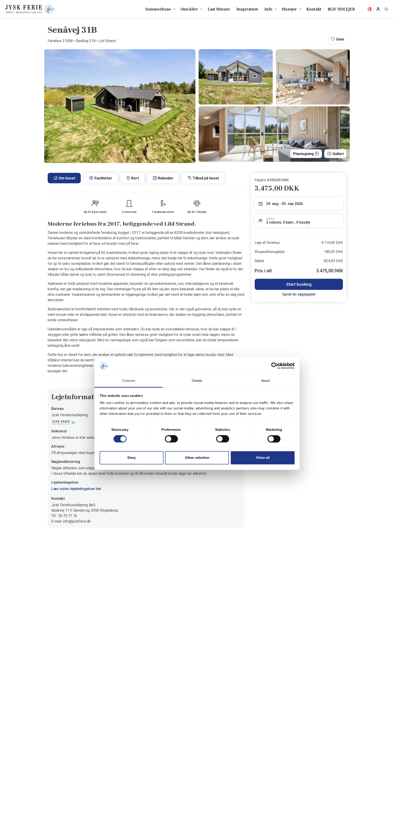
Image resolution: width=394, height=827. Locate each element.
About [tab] (265, 381)
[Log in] (378, 9)
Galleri (338, 154)
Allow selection (197, 458)
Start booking (298, 284)
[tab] (64, 178)
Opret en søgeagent (298, 294)
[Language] (369, 9)
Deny (131, 458)
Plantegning (304, 154)
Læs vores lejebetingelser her (76, 489)
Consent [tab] (128, 381)
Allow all (263, 458)
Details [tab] (197, 381)
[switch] (171, 439)
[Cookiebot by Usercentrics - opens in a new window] (275, 365)
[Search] (386, 9)
